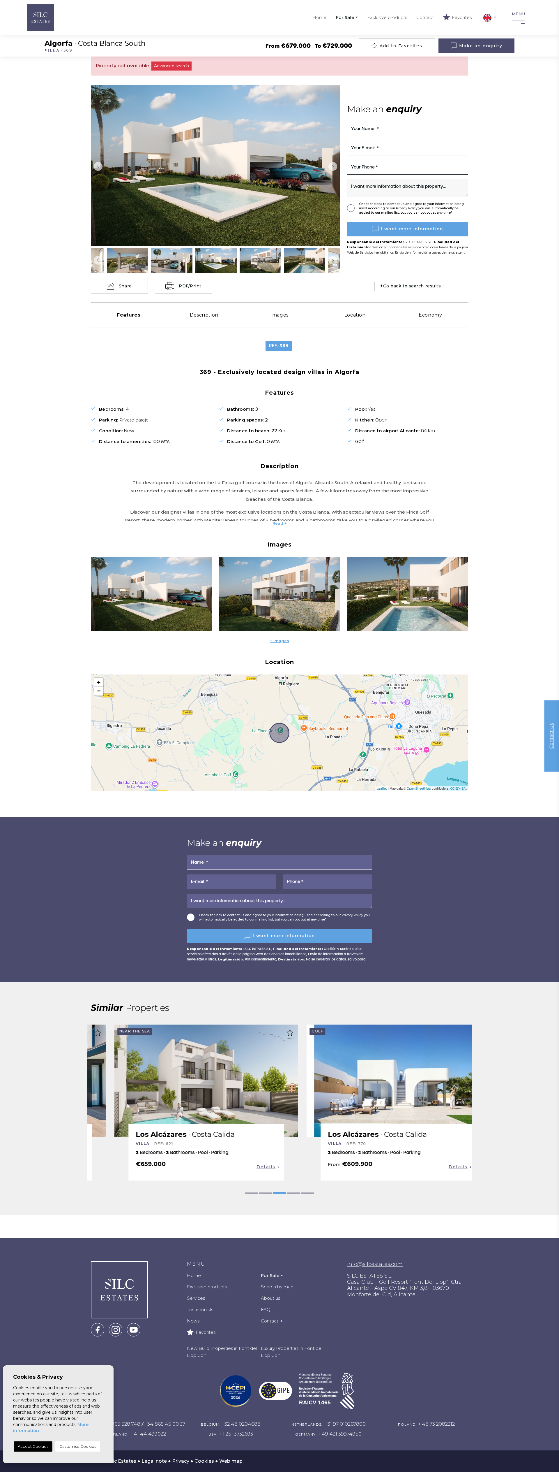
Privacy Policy (407, 208)
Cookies (204, 1461)
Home (319, 17)
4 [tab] (293, 1193)
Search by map (277, 1287)
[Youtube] (133, 1329)
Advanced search (171, 65)
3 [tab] (279, 1193)
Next (334, 166)
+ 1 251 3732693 (236, 1434)
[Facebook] (97, 1329)
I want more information (412, 228)
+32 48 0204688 (241, 1424)
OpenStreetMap (419, 788)
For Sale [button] (345, 17)
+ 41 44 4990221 (149, 1434)
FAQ (265, 1309)
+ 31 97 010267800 (345, 1424)
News (193, 1321)
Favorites (461, 17)
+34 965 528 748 (121, 1424)
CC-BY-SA (458, 788)
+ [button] (99, 682)
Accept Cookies (33, 1446)
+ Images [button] (279, 640)
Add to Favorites (401, 45)
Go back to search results (412, 286)
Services (196, 1298)
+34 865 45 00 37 (165, 1424)
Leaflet (382, 788)
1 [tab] (251, 1193)
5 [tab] (307, 1193)
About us (270, 1298)
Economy (430, 315)
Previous (96, 166)
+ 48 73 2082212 (436, 1424)
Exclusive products (387, 17)
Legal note (154, 1461)
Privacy (180, 1461)
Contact (425, 17)
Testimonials (200, 1309)
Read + (280, 523)
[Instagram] (115, 1329)
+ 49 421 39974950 (340, 1434)
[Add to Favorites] (267, 1032)
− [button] (99, 691)
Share (125, 286)
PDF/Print (190, 286)
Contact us (551, 736)
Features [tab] (128, 315)
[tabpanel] (183, 1103)
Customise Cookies (77, 1446)
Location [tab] (355, 315)
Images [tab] (279, 315)
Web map (231, 1461)
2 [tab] (265, 1193)
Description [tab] (204, 315)
